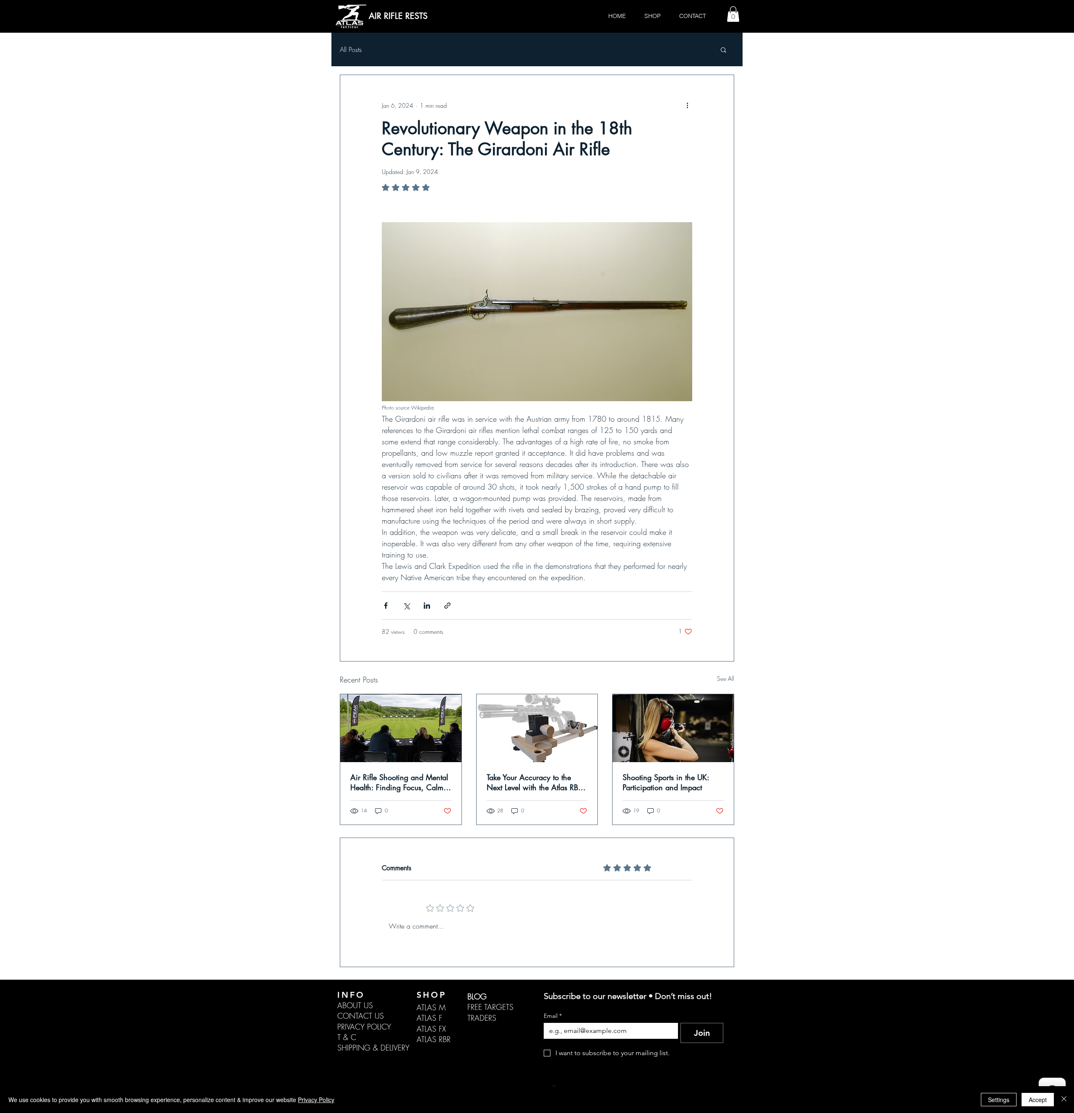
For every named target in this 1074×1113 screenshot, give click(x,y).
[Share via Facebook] (386, 606)
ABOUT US (355, 1005)
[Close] (1064, 1099)
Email (553, 1016)
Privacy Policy (316, 1099)
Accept (1038, 1099)
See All (725, 678)
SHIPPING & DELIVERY (373, 1048)
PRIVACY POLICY (364, 1027)
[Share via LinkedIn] (427, 606)
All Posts (351, 49)
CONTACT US (360, 1016)
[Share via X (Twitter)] (406, 606)
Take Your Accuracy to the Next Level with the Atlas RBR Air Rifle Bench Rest (534, 782)
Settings (998, 1099)
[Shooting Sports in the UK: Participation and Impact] (673, 728)
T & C (346, 1037)
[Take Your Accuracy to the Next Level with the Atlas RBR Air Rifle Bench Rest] (537, 728)
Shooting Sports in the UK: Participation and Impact (666, 782)
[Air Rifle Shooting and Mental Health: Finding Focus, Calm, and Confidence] (400, 728)
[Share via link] (447, 606)
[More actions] (687, 105)
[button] (733, 14)
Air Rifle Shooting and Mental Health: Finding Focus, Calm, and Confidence (399, 782)
